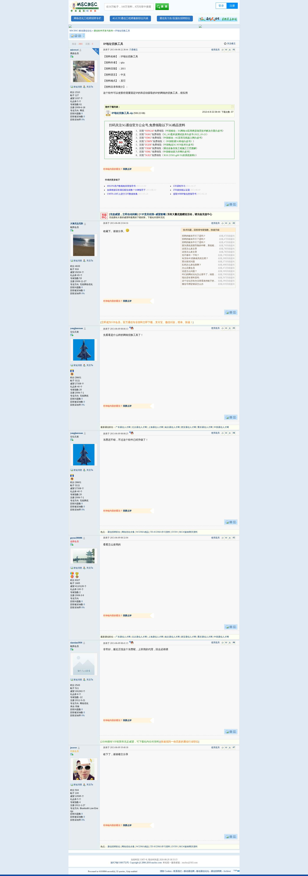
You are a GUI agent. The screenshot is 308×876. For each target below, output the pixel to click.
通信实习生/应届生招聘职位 (175, 18)
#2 (234, 223)
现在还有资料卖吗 (190, 277)
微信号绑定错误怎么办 (192, 284)
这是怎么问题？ (189, 271)
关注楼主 (231, 43)
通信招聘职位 (113, 532)
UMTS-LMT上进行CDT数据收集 (122, 194)
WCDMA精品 (142, 532)
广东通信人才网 (122, 427)
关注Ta (89, 87)
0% (83, 119)
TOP (235, 871)
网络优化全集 (128, 532)
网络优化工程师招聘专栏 (87, 18)
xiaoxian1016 (76, 642)
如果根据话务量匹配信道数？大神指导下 (126, 190)
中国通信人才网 (221, 427)
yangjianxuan (76, 328)
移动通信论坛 (202, 871)
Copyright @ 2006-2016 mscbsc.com (146, 862)
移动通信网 (189, 871)
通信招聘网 (216, 871)
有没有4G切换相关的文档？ (195, 258)
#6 (234, 642)
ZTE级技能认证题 (181, 190)
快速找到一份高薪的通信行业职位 (179, 741)
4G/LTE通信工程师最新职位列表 (130, 18)
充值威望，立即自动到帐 (123, 214)
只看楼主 (133, 49)
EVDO (175, 532)
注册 (232, 5)
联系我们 (177, 871)
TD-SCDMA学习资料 (160, 532)
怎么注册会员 (188, 268)
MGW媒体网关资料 (188, 532)
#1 (234, 49)
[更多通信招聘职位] (217, 18)
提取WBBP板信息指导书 (184, 194)
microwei (74, 50)
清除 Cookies (166, 871)
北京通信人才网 (139, 427)
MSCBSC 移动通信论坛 (81, 30)
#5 (234, 537)
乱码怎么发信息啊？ (191, 264)
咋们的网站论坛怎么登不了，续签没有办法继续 (199, 274)
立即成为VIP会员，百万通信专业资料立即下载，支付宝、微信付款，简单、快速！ (147, 322)
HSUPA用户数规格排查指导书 (121, 186)
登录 (221, 5)
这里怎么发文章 (189, 248)
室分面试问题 (188, 261)
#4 (234, 433)
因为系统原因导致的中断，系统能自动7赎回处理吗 (199, 245)
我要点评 (127, 169)
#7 (234, 747)
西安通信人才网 (188, 427)
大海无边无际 (76, 223)
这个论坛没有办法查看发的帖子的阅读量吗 (199, 281)
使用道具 (215, 49)
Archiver (227, 871)
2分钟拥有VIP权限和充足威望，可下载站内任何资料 (130, 741)
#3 (234, 328)
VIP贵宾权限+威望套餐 (153, 214)
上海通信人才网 (155, 427)
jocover (73, 747)
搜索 (165, 6)
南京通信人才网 (172, 427)
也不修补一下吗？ (190, 255)
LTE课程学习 (179, 186)
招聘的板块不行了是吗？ (194, 236)
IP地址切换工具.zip (122, 113)
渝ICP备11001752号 (120, 862)
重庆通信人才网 (204, 427)
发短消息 (77, 87)
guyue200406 (76, 538)
